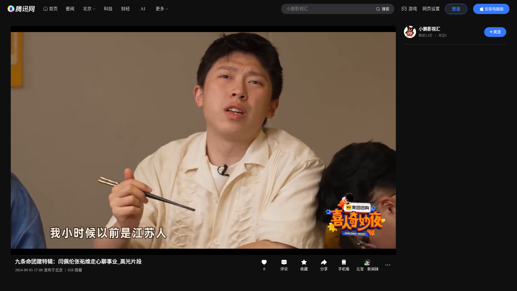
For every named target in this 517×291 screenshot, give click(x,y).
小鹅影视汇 (429, 29)
